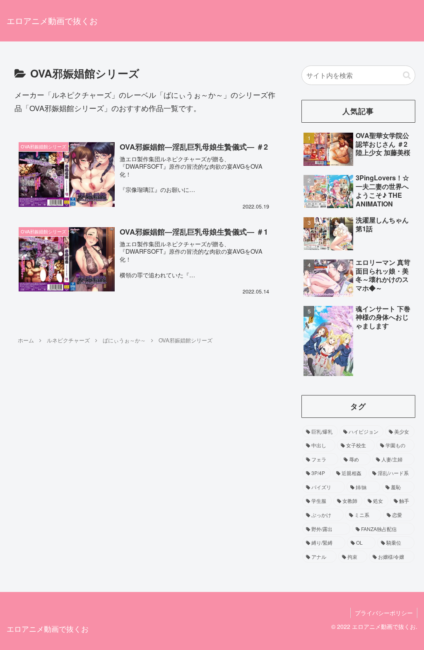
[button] (407, 75)
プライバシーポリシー (384, 613)
